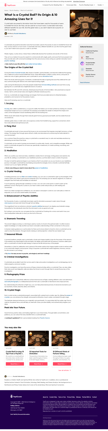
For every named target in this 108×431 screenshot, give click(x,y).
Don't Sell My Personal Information (20, 414)
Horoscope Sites (71, 5)
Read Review (90, 53)
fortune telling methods (49, 85)
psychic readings (9, 61)
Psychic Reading (14, 10)
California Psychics (92, 51)
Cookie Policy (53, 397)
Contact (94, 397)
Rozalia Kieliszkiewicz (20, 33)
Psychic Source (45, 318)
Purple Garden (90, 62)
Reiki (23, 176)
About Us (45, 397)
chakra (30, 176)
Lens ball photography (11, 281)
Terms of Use (62, 397)
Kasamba (89, 68)
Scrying (6, 108)
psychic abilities (37, 206)
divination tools (48, 76)
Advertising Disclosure (79, 1)
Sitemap (78, 397)
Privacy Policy (71, 397)
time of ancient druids (18, 72)
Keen (87, 57)
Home (6, 10)
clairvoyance (8, 203)
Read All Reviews (85, 82)
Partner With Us (86, 397)
